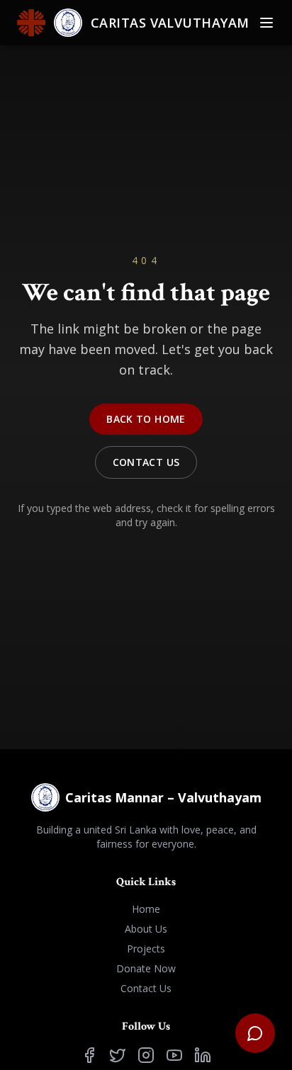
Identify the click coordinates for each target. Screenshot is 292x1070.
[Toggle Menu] (266, 22)
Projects (146, 948)
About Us (146, 928)
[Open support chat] (255, 1033)
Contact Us (146, 462)
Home (146, 909)
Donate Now (146, 968)
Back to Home (145, 419)
